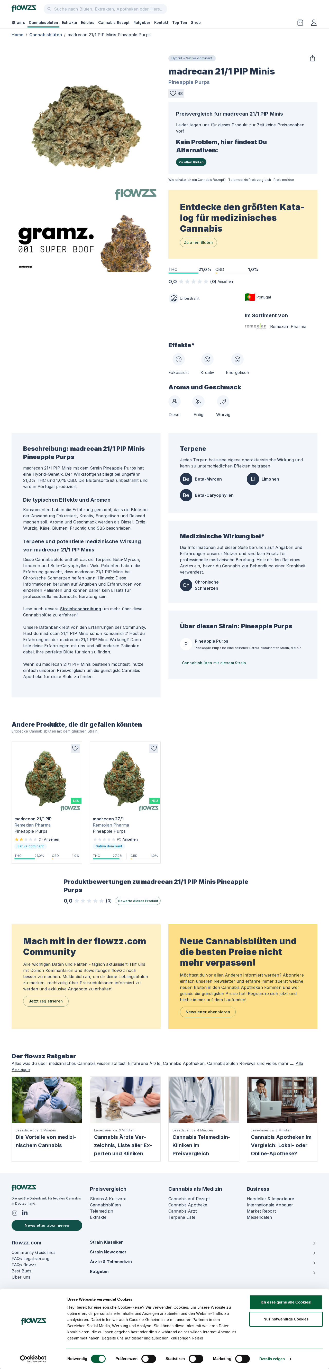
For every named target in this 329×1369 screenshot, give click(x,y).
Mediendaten (259, 1217)
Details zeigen (272, 1359)
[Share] (312, 58)
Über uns (21, 1277)
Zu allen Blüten (191, 162)
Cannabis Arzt (182, 1211)
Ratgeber (141, 22)
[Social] (15, 1213)
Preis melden (283, 180)
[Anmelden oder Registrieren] (313, 22)
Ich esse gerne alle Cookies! (286, 1302)
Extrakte (69, 22)
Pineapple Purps (189, 82)
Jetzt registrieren (46, 1001)
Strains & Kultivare (108, 1198)
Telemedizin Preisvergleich (249, 180)
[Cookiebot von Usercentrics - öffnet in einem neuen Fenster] (33, 1359)
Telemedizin (101, 1211)
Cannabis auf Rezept (189, 1198)
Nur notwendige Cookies (285, 1319)
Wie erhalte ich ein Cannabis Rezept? (197, 180)
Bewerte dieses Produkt (138, 901)
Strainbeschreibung (80, 608)
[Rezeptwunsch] (300, 22)
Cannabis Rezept (114, 22)
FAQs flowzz (24, 1264)
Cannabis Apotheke (187, 1204)
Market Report (261, 1211)
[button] (176, 93)
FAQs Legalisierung (30, 1258)
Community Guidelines (34, 1252)
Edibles (87, 22)
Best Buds (21, 1270)
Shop (195, 22)
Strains (18, 22)
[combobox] (105, 9)
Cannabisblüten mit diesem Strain (214, 663)
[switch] (148, 1359)
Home (18, 34)
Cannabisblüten (43, 22)
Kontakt (161, 22)
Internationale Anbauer (270, 1204)
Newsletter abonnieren (208, 1011)
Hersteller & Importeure (270, 1198)
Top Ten (179, 22)
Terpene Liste (181, 1217)
